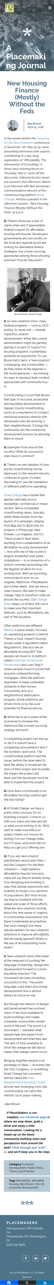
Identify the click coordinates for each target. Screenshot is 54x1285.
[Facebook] (9, 1283)
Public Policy (35, 1167)
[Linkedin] (45, 1283)
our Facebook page (33, 1117)
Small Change (13, 495)
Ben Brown (34, 123)
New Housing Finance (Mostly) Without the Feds (27, 97)
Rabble (9, 630)
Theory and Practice (21, 1171)
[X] (27, 1283)
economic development (24, 1187)
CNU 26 (39, 1184)
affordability (23, 1180)
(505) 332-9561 (15, 1244)
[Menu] (49, 7)
